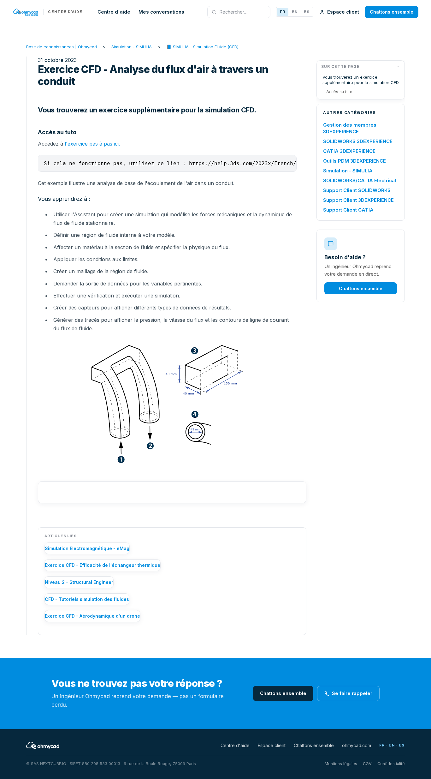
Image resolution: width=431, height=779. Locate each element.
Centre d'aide (113, 12)
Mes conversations (161, 12)
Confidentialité (391, 763)
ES (307, 12)
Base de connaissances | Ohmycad (61, 46)
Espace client (343, 12)
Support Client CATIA (348, 210)
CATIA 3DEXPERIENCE (349, 151)
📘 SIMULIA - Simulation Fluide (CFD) (203, 46)
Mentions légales (341, 763)
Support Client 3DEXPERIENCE (358, 200)
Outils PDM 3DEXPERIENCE (354, 161)
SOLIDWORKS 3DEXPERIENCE (358, 141)
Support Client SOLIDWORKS (357, 190)
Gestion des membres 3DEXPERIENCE (349, 128)
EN (295, 12)
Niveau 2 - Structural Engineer (79, 582)
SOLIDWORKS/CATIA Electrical (359, 180)
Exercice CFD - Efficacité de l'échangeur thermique (102, 565)
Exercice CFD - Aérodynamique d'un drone (92, 616)
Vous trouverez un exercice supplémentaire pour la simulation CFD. (360, 79)
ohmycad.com (356, 745)
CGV (367, 763)
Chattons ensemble (391, 12)
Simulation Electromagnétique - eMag (87, 548)
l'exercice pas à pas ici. (92, 144)
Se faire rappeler (352, 693)
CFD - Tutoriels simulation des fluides (87, 599)
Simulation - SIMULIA (131, 46)
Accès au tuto (339, 91)
